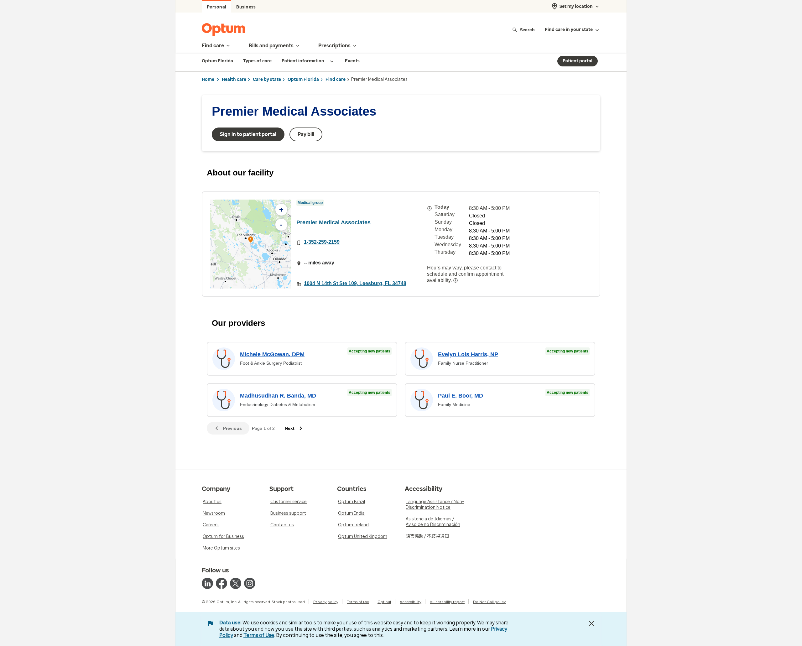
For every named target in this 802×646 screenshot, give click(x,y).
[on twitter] (235, 583)
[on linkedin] (207, 583)
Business (246, 7)
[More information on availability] (455, 280)
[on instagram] (249, 583)
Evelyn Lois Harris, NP (468, 354)
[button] (250, 240)
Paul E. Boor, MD (460, 396)
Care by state (267, 79)
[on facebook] (221, 583)
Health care (234, 79)
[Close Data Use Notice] (591, 623)
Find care (335, 79)
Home (208, 79)
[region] (250, 244)
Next (289, 428)
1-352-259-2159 (322, 242)
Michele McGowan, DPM (272, 354)
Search (527, 30)
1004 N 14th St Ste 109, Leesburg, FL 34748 (355, 283)
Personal (216, 7)
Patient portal (577, 61)
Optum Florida (303, 79)
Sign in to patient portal (248, 134)
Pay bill (306, 134)
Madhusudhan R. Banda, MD (278, 396)
